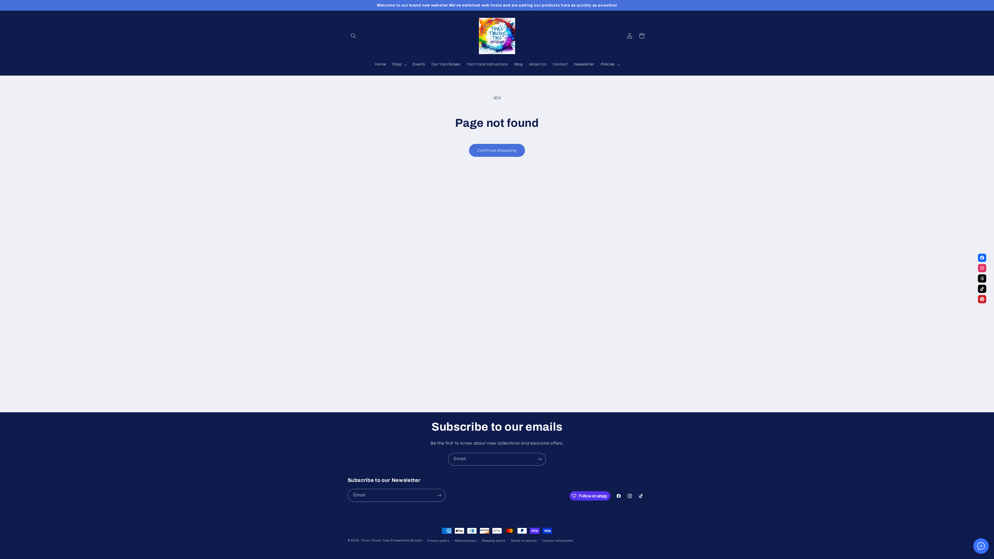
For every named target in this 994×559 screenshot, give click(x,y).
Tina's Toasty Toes (375, 540)
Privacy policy (438, 540)
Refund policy (466, 540)
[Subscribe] (540, 459)
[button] (354, 36)
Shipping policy (493, 540)
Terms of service (524, 540)
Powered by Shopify (406, 540)
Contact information (558, 540)
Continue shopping (497, 150)
